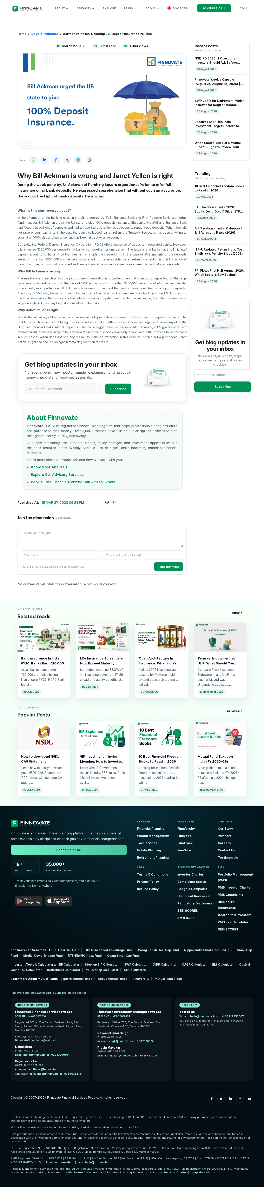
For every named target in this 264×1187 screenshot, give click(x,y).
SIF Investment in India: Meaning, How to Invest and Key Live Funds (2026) (102, 759)
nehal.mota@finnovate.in (32, 1054)
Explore (109, 8)
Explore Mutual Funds (76, 978)
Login (242, 8)
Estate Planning (149, 850)
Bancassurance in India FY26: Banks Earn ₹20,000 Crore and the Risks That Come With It (42, 661)
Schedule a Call (68, 850)
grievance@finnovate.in (45, 1073)
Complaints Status (191, 882)
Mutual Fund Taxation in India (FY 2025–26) (217, 758)
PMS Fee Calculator (233, 922)
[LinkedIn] (230, 1099)
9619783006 (148, 1055)
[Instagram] (240, 1099)
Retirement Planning (153, 857)
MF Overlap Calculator (102, 970)
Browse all (236, 711)
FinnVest (184, 836)
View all (239, 613)
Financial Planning (151, 829)
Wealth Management (153, 836)
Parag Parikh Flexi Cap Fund (158, 950)
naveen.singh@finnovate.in (115, 1041)
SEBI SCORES (187, 911)
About (60, 8)
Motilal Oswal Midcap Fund (43, 955)
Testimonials (228, 857)
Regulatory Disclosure (194, 903)
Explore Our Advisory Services (57, 475)
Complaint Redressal (193, 896)
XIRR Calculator (165, 964)
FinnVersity (186, 829)
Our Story (225, 829)
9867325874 (145, 1041)
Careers (224, 843)
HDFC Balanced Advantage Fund (109, 950)
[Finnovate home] (69, 823)
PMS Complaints (230, 895)
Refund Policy (148, 889)
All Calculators (135, 970)
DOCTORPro (181, 8)
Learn (129, 8)
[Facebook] (211, 1099)
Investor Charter (190, 874)
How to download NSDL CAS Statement (40, 758)
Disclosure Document (83, 1172)
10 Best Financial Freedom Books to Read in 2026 (160, 758)
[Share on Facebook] (56, 160)
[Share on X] (67, 160)
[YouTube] (249, 1099)
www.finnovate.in (62, 1162)
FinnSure (184, 850)
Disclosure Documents (227, 905)
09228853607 (234, 1016)
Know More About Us (49, 467)
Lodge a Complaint (192, 889)
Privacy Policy (148, 882)
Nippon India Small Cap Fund (205, 950)
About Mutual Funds (112, 978)
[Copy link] (89, 160)
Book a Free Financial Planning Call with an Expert (73, 482)
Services (84, 8)
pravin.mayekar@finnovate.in (117, 1055)
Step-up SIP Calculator (102, 964)
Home (22, 34)
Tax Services (147, 843)
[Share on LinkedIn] (44, 160)
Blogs (35, 34)
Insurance (51, 34)
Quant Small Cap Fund (123, 955)
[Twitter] (221, 1099)
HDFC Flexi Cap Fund (64, 950)
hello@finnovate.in (203, 1016)
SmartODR (185, 918)
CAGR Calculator (194, 964)
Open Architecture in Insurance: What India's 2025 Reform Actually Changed (158, 661)
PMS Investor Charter (235, 887)
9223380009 (60, 1054)
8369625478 (72, 1073)
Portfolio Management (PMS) (235, 877)
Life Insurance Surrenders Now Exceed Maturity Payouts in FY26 (101, 661)
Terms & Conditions (152, 874)
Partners (225, 836)
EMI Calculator (223, 964)
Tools (150, 8)
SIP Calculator (68, 964)
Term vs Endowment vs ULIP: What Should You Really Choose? (216, 661)
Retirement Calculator (63, 970)
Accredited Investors (235, 915)
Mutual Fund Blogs (168, 978)
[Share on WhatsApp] (33, 160)
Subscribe (118, 389)
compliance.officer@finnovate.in (37, 1069)
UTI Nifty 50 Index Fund (85, 955)
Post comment (168, 566)
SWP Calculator (136, 964)
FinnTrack (185, 843)
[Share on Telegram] (78, 160)
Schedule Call (214, 8)
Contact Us (226, 850)
